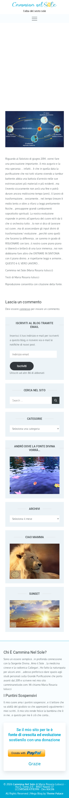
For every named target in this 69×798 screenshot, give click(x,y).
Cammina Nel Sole (24, 784)
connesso (24, 308)
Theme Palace (55, 793)
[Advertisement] (34, 60)
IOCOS (50, 789)
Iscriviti (22, 366)
